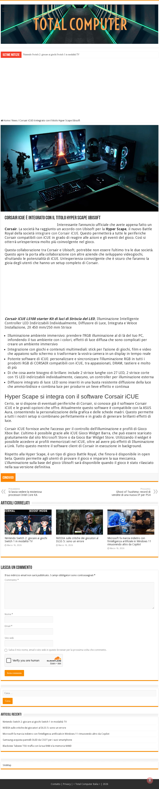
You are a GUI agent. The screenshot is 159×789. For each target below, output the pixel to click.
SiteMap (7, 765)
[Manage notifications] (150, 780)
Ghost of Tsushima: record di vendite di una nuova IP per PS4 (131, 492)
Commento (12, 580)
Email (8, 626)
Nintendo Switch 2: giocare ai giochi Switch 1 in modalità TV (51, 54)
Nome (9, 614)
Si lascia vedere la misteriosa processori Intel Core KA (25, 492)
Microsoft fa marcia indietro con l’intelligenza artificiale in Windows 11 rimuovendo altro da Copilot (129, 541)
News (14, 120)
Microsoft (49, 437)
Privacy (67, 784)
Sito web (9, 638)
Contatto (55, 784)
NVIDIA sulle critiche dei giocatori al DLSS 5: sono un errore (77, 540)
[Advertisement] (79, 88)
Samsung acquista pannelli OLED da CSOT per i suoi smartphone (37, 740)
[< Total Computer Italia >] (79, 24)
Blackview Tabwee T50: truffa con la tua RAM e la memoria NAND (37, 746)
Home (6, 120)
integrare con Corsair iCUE (56, 233)
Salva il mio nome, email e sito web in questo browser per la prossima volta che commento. (58, 650)
